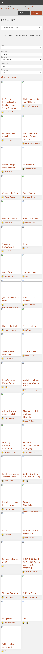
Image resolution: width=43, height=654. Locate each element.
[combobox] (21, 28)
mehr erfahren (26, 9)
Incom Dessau (21, 2)
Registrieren (24, 13)
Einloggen (36, 13)
